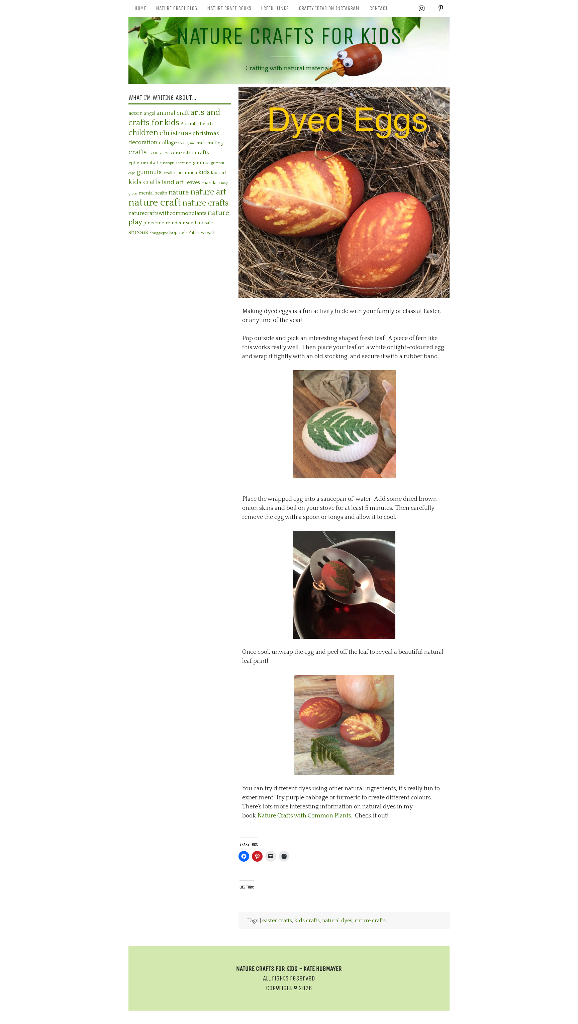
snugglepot (159, 233)
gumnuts (149, 172)
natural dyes (337, 921)
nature (179, 192)
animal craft (173, 113)
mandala (210, 182)
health (169, 172)
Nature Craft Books (229, 8)
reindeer (175, 223)
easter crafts (277, 921)
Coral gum (186, 143)
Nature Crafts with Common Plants (304, 815)
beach (206, 124)
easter (171, 153)
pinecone (153, 223)
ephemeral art (143, 162)
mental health (152, 193)
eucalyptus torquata (176, 163)
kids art (218, 172)
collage (168, 143)
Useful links (275, 8)
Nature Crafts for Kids (289, 36)
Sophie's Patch (184, 232)
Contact (378, 8)
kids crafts (307, 921)
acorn (135, 113)
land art (173, 182)
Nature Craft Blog (176, 8)
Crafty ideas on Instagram (329, 8)
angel (149, 113)
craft (200, 143)
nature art (208, 192)
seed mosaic (199, 223)
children (143, 133)
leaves (192, 182)
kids (204, 172)
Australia (190, 124)
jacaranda (187, 172)
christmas (175, 133)
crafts (137, 152)
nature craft (154, 202)
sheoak (138, 232)
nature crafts (370, 921)
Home (140, 8)
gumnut (201, 162)
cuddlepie (155, 153)
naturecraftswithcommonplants (167, 213)
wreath (208, 232)
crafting (214, 143)
